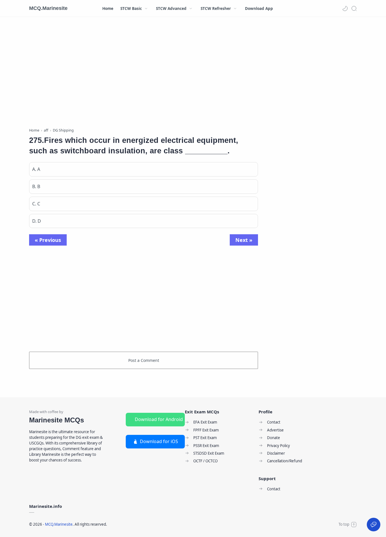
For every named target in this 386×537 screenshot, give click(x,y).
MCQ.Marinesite (48, 8)
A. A (36, 169)
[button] (345, 8)
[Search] (354, 8)
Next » (243, 240)
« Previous (48, 240)
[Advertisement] (143, 73)
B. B (36, 186)
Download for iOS (159, 441)
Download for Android (159, 419)
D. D (36, 221)
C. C (36, 204)
